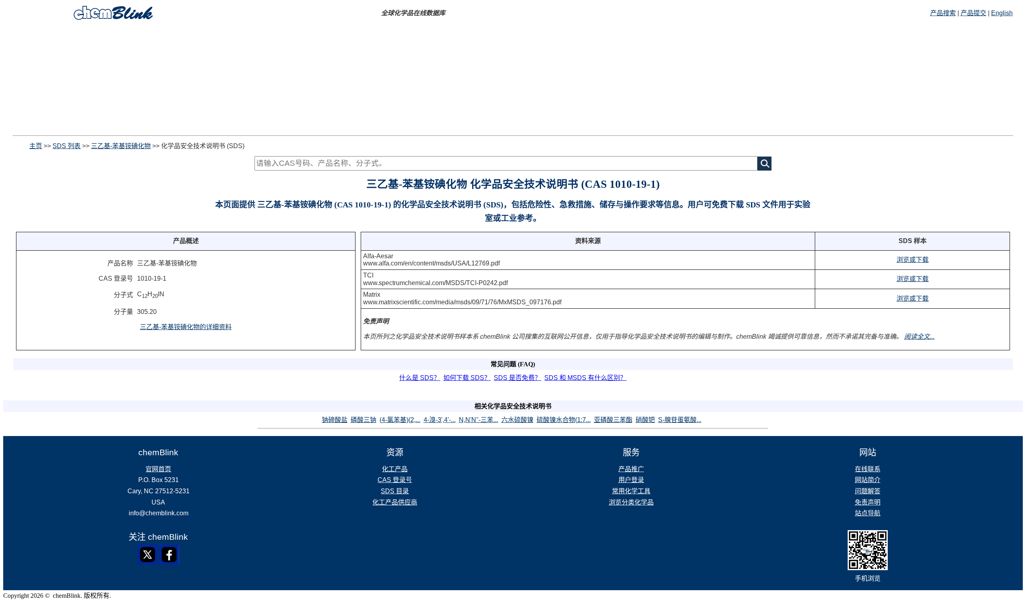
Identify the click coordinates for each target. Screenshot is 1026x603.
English (1002, 13)
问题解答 (868, 491)
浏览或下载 (913, 259)
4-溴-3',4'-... (440, 419)
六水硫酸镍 (517, 419)
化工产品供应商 (394, 502)
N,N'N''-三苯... (478, 419)
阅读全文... (919, 336)
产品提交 (973, 13)
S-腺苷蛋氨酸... (679, 419)
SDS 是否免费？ (517, 377)
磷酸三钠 (363, 419)
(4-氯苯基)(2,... (400, 419)
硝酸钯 (645, 419)
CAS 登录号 (395, 479)
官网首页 (158, 469)
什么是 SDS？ (419, 377)
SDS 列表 (67, 146)
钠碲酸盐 (334, 419)
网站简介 (868, 479)
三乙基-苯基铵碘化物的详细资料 (186, 327)
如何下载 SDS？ (467, 377)
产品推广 (631, 469)
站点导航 (868, 513)
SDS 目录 (395, 491)
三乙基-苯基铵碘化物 (121, 146)
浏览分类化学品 (631, 502)
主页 (35, 146)
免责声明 (868, 502)
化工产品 (395, 469)
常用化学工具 (631, 491)
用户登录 (631, 479)
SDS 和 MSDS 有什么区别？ (585, 377)
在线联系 (868, 469)
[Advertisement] (513, 79)
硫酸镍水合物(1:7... (564, 419)
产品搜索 (943, 13)
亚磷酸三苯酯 (613, 419)
